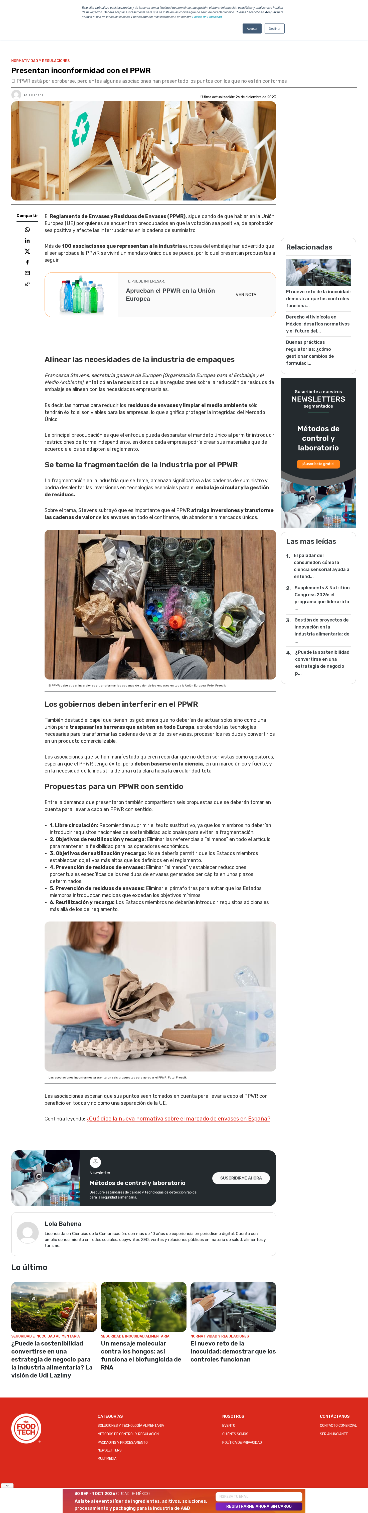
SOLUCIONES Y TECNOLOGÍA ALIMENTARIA (131, 1426)
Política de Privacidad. (207, 16)
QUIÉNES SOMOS (235, 1434)
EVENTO (228, 1426)
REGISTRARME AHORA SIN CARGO (259, 1506)
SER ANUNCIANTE (334, 1434)
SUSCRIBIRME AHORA (241, 1178)
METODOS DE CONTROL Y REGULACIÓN (128, 1434)
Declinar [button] (274, 28)
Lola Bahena (34, 95)
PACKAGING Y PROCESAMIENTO (123, 1442)
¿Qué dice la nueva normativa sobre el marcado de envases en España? (178, 1118)
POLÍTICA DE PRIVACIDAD (242, 1442)
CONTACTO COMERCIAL (338, 1426)
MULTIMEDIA (107, 1458)
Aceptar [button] (252, 28)
